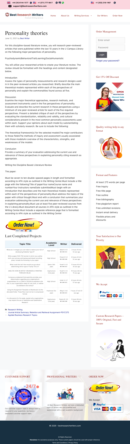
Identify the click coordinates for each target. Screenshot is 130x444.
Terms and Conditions (59, 443)
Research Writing (15, 309)
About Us (65, 15)
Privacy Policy (73, 443)
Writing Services (81, 15)
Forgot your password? (107, 60)
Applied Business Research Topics (22, 315)
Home (53, 15)
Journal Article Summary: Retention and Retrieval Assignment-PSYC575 (38, 312)
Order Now (117, 15)
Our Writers (102, 15)
